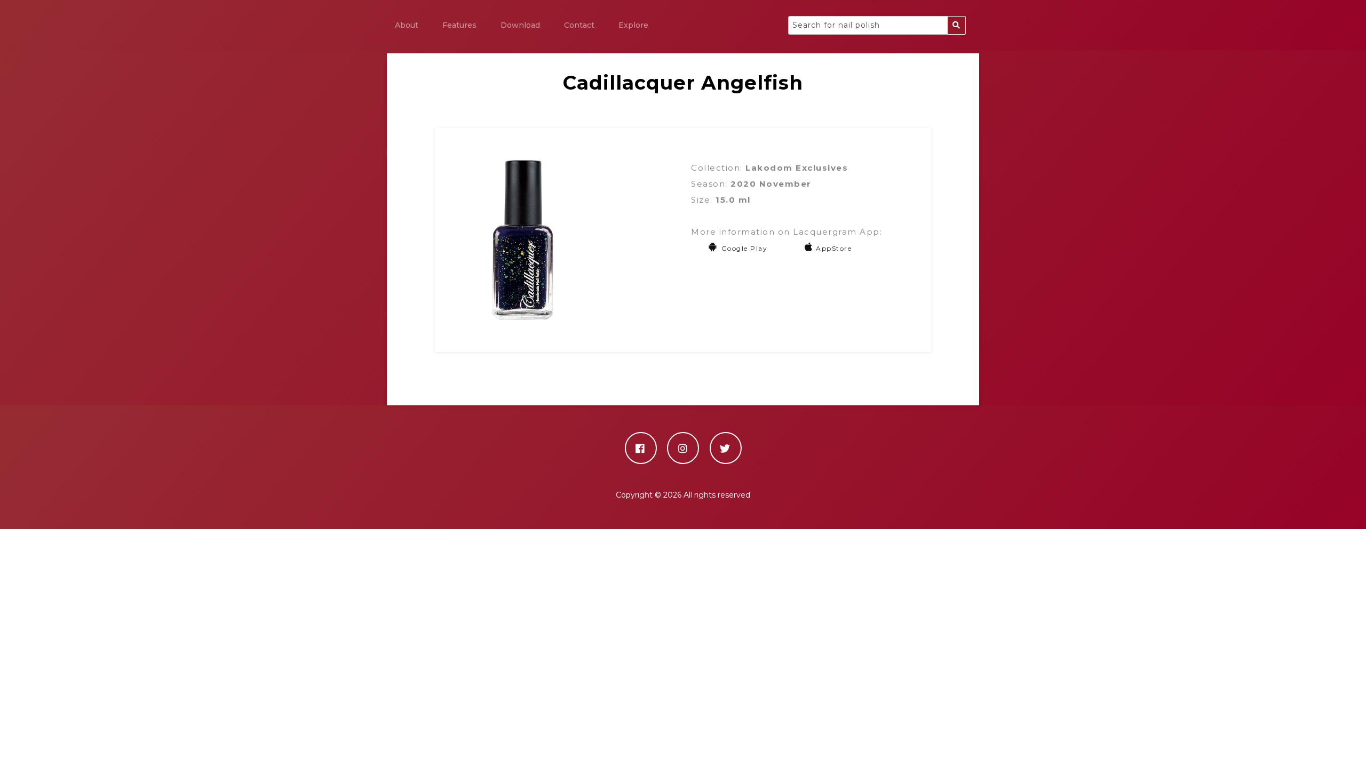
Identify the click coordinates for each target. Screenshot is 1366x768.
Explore (633, 25)
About (406, 25)
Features (459, 25)
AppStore (834, 248)
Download (520, 25)
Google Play (744, 248)
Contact (579, 25)
